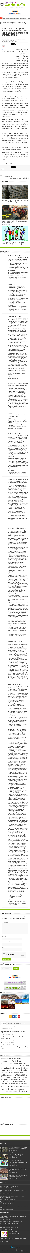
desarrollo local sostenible (15, 1073)
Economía (13, 1077)
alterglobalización (6, 1059)
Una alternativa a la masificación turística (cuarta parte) (18, 1175)
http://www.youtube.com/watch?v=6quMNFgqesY (17, 624)
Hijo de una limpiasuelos (7, 1042)
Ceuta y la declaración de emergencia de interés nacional (17, 1155)
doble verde (6, 1075)
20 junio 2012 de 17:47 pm (22, 435)
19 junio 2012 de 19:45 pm (22, 527)
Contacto (25, 1251)
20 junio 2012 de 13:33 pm (22, 479)
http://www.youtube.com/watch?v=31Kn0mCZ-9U (17, 631)
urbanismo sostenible (5, 1092)
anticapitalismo (6, 1063)
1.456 (11, 1219)
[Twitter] (16, 1016)
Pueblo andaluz (23, 1087)
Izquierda (13, 40)
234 (11, 1229)
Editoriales (22, 39)
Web (3, 947)
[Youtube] (19, 1016)
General (9, 40)
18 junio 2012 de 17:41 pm (22, 686)
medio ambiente (13, 1083)
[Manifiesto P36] (4, 1234)
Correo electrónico (7, 942)
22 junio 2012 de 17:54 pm (22, 257)
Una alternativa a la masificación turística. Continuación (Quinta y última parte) (18, 1169)
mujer (2, 1085)
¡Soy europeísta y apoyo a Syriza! (18, 178)
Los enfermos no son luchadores (10, 1027)
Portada (2, 21)
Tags (25, 1023)
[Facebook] (13, 1016)
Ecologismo (5, 1077)
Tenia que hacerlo (7, 176)
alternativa (16, 1058)
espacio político (22, 1077)
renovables (21, 1089)
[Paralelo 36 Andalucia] (15, 4)
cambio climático (7, 1066)
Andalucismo (9, 21)
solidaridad (24, 1091)
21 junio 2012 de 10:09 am (22, 383)
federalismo (15, 1079)
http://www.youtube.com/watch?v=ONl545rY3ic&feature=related (17, 900)
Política (11, 1087)
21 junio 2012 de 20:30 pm (22, 318)
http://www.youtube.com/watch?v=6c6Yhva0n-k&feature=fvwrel (17, 620)
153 (18, 1233)
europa (10, 1079)
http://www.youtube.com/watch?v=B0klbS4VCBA (17, 904)
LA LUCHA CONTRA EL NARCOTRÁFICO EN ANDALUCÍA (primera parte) (14, 243)
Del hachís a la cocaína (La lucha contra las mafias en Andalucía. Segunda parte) (15, 201)
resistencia (16, 1091)
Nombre (4, 936)
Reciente (10, 1023)
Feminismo (4, 40)
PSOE (15, 1087)
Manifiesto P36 (13, 1232)
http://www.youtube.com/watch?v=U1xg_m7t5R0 (17, 278)
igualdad (17, 1081)
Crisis (21, 1065)
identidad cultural (8, 1081)
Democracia (12, 39)
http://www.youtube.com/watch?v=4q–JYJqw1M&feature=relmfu (17, 627)
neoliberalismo (7, 1085)
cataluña (16, 1066)
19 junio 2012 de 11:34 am (22, 643)
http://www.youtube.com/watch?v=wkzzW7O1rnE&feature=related (17, 473)
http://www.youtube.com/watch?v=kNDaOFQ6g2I (17, 310)
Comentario (5, 922)
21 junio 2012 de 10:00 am (22, 413)
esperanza (4, 1079)
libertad (4, 1083)
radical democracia (9, 1089)
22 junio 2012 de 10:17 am (22, 284)
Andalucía (17, 1061)
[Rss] (10, 1016)
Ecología (18, 39)
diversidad (25, 1072)
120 (9, 1241)
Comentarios (18, 1023)
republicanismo (6, 1091)
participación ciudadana (18, 1085)
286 (10, 1225)
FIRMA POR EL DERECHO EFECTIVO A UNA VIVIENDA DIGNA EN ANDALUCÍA (11, 1222)
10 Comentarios (7, 41)
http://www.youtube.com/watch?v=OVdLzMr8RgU (17, 469)
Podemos (4, 1087)
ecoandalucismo (19, 1075)
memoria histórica (23, 1083)
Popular (3, 1023)
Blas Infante (23, 1063)
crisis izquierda (17, 1068)
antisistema (16, 1063)
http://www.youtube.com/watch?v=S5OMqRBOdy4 (17, 377)
